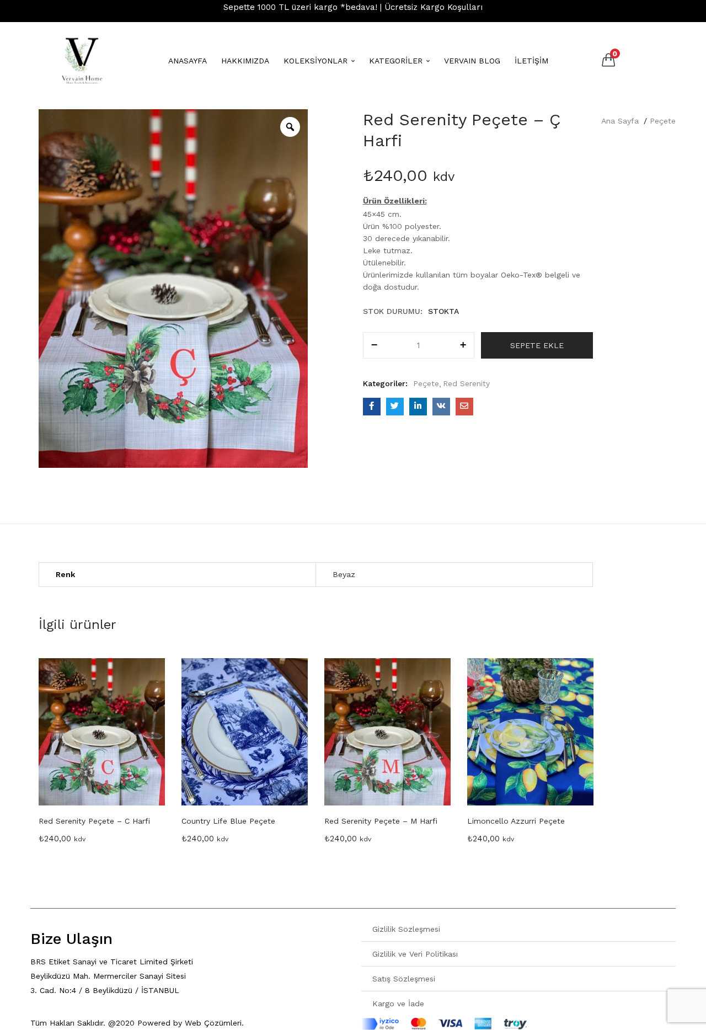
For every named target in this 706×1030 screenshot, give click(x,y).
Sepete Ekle (537, 345)
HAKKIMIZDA (245, 60)
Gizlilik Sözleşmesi (406, 929)
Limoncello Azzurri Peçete (516, 820)
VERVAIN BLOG (472, 60)
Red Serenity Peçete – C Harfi (94, 820)
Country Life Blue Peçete (228, 820)
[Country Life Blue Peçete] (244, 731)
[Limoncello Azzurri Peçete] (530, 731)
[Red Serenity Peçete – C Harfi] (102, 731)
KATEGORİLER (397, 60)
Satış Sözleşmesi (403, 978)
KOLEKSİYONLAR (317, 60)
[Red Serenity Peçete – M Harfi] (387, 731)
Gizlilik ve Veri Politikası (415, 953)
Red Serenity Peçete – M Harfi (380, 820)
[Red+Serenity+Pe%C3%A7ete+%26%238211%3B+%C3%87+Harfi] (395, 406)
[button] (608, 59)
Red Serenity (466, 383)
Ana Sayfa (620, 120)
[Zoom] (290, 127)
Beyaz (344, 574)
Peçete (663, 120)
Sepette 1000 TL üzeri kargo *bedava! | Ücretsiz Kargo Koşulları (353, 7)
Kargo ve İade (398, 1003)
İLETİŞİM (531, 60)
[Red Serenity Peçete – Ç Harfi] (372, 406)
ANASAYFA (187, 60)
